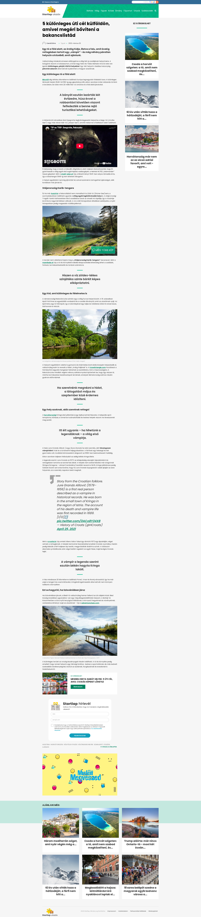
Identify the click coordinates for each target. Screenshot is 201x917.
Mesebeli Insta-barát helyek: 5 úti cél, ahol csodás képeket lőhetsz (92, 680)
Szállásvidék (147, 10)
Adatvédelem (123, 911)
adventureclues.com (90, 603)
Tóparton (127, 10)
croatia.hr (52, 541)
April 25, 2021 (66, 529)
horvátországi (50, 415)
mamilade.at (47, 262)
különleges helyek (85, 744)
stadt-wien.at (67, 174)
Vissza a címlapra (109, 747)
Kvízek (111, 10)
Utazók (137, 10)
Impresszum (112, 911)
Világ (97, 10)
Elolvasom (78, 687)
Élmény (118, 10)
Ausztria (54, 193)
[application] (79, 774)
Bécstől (45, 79)
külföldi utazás (70, 744)
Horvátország (57, 744)
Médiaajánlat (153, 911)
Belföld (90, 10)
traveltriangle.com (98, 367)
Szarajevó (98, 744)
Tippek (104, 10)
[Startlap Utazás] (52, 11)
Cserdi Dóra (51, 43)
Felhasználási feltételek (138, 911)
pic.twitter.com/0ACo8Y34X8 (78, 521)
